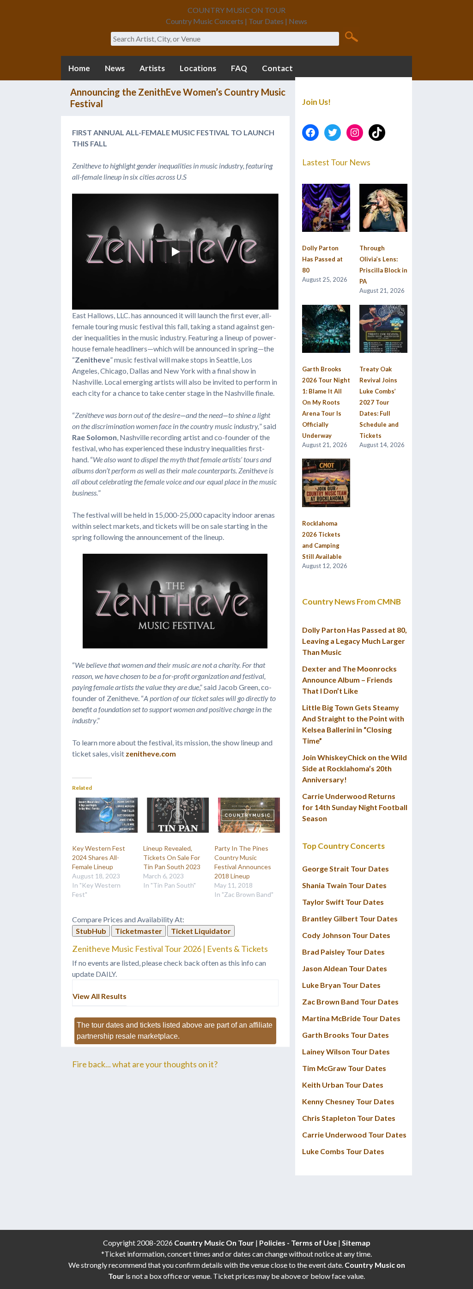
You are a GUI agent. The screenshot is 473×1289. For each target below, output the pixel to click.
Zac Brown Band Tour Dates (350, 1001)
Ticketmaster (138, 930)
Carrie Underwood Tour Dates (354, 1134)
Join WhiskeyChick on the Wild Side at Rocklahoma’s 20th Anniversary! (354, 768)
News (115, 68)
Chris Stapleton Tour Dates (348, 1118)
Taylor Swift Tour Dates (343, 901)
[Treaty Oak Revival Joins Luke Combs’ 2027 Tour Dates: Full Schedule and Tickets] (383, 329)
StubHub (91, 930)
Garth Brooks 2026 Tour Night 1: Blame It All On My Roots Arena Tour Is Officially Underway (326, 402)
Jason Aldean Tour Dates (344, 968)
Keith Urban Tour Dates (342, 1084)
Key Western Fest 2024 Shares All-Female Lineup (98, 857)
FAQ (239, 68)
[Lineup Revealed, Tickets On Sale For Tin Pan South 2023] (174, 815)
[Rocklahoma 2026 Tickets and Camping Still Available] (326, 483)
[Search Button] (351, 36)
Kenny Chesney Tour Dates (348, 1101)
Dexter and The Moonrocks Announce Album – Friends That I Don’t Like (349, 679)
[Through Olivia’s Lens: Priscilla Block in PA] (383, 208)
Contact (277, 68)
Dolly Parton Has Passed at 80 (322, 259)
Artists (152, 68)
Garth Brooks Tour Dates (345, 1034)
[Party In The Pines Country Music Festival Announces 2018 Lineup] (245, 815)
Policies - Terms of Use (298, 1242)
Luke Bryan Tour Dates (341, 984)
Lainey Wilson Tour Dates (346, 1051)
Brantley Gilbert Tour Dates (350, 918)
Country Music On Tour (214, 1242)
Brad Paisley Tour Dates (343, 951)
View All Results (100, 996)
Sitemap (356, 1242)
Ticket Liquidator (201, 930)
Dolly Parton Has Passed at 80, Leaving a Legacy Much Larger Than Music (354, 640)
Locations (198, 68)
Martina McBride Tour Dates (351, 1018)
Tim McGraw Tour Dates (344, 1068)
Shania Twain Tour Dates (344, 885)
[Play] (175, 252)
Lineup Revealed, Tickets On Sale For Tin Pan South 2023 (171, 857)
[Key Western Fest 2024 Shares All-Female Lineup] (103, 815)
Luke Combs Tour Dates (343, 1151)
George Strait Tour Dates (345, 868)
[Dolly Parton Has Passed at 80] (326, 208)
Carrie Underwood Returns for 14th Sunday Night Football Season (354, 807)
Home (79, 68)
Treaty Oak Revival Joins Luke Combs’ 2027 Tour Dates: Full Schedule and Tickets (379, 402)
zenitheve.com (151, 753)
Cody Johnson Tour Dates (346, 935)
